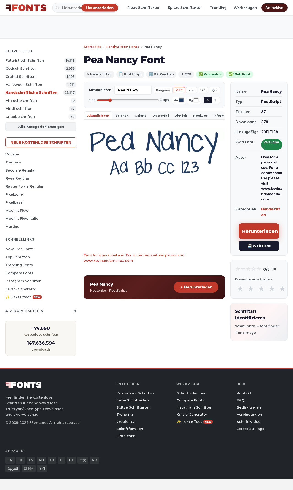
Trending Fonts (19, 265)
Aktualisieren (98, 115)
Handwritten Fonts (122, 46)
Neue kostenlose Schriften (41, 142)
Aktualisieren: (100, 90)
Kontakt (244, 393)
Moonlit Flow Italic (21, 218)
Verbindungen (249, 414)
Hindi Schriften (18, 108)
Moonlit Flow (16, 210)
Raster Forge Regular (24, 186)
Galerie (140, 115)
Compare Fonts (19, 273)
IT (61, 460)
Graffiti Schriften (20, 76)
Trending (218, 8)
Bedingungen (249, 407)
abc (191, 90)
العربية (13, 468)
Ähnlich (181, 115)
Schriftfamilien (130, 428)
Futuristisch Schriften (24, 60)
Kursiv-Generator (20, 289)
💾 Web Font (259, 246)
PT (71, 460)
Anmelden (274, 8)
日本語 (28, 468)
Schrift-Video (248, 421)
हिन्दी (42, 468)
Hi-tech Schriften (21, 100)
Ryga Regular (17, 178)
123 (202, 90)
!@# (214, 90)
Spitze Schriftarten (185, 8)
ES (31, 460)
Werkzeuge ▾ (245, 8)
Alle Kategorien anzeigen (41, 127)
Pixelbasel (14, 202)
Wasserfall (160, 115)
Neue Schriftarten (144, 8)
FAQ (240, 400)
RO (41, 460)
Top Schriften (17, 257)
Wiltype (12, 154)
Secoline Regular (20, 170)
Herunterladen (198, 287)
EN (10, 460)
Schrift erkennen (191, 393)
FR (52, 460)
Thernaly (13, 162)
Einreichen (126, 436)
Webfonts (125, 421)
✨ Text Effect (23, 297)
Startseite (92, 46)
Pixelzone (14, 194)
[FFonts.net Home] (26, 7)
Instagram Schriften (23, 281)
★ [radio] (240, 289)
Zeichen (122, 115)
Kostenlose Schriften (135, 393)
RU (94, 460)
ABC (179, 90)
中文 (83, 460)
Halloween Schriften (23, 84)
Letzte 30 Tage (250, 428)
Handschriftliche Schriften (31, 92)
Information (223, 115)
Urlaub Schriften (20, 116)
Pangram (163, 90)
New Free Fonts (19, 249)
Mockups (200, 115)
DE (20, 460)
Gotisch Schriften (21, 68)
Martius (12, 226)
